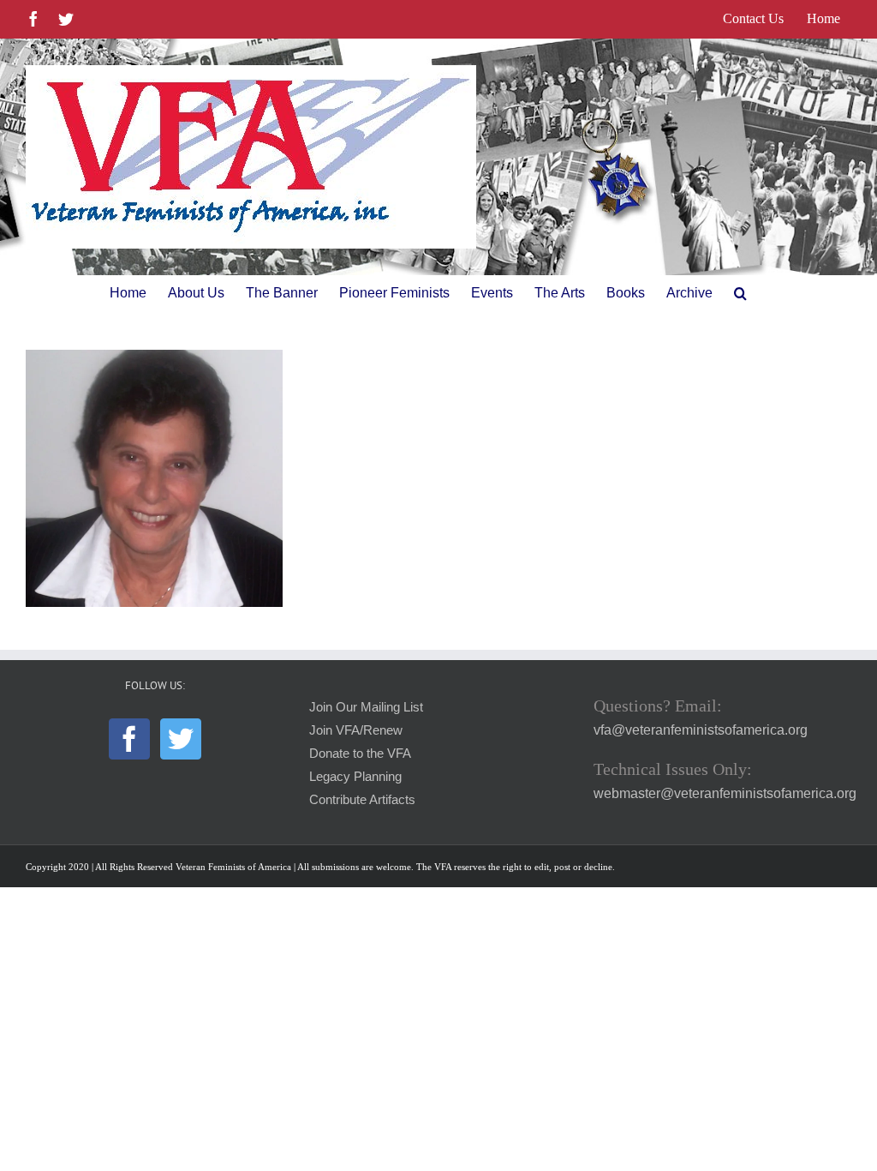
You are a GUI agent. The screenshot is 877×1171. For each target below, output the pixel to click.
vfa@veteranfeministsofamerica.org (701, 730)
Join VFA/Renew (356, 730)
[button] (740, 293)
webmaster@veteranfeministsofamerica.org (725, 793)
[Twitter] (180, 739)
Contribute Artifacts (362, 800)
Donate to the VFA (360, 753)
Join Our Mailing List (366, 707)
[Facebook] (129, 739)
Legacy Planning (355, 777)
